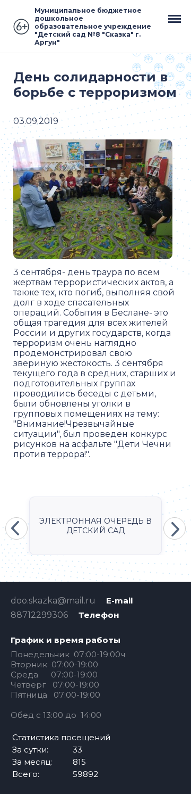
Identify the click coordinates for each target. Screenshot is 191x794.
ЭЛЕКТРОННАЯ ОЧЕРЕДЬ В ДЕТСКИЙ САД (95, 525)
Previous (16, 528)
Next (174, 528)
